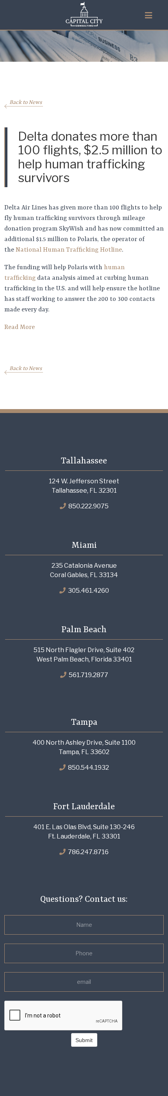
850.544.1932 (88, 767)
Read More (19, 327)
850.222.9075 (88, 506)
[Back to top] (146, 1074)
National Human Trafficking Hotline (69, 250)
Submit (84, 1040)
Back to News (25, 102)
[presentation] (63, 1016)
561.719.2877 (88, 675)
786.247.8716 (88, 852)
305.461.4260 (88, 590)
